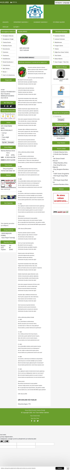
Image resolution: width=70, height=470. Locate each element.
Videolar (56, 49)
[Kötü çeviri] (6, 441)
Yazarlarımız (5, 55)
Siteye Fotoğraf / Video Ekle (61, 62)
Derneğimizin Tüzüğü (7, 39)
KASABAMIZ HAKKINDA (40, 22)
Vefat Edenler (57, 55)
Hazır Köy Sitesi (35, 418)
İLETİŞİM (15, 27)
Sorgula (60, 120)
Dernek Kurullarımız (7, 62)
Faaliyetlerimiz (5, 65)
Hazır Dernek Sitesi (35, 415)
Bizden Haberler (57, 58)
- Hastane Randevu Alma (60, 184)
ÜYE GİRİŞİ (5, 2)
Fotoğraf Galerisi (58, 45)
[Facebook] (5, 106)
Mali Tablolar (5, 68)
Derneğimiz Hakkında (7, 35)
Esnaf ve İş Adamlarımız (8, 75)
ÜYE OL (14, 2)
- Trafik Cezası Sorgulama (61, 174)
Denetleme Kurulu (6, 45)
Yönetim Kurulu (6, 42)
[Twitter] (10, 106)
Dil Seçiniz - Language (62, 3)
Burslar (3, 71)
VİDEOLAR (5, 27)
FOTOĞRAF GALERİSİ (59, 22)
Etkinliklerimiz (5, 58)
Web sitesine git (5, 187)
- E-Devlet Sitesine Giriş (60, 152)
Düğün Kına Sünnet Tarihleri (61, 52)
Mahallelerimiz (57, 42)
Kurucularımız (5, 49)
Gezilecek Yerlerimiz (59, 39)
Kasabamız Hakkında (59, 35)
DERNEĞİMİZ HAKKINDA (20, 22)
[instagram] (7, 106)
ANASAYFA (5, 22)
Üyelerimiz (4, 52)
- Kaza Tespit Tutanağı (8, 238)
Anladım (60, 468)
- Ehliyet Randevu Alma (60, 163)
